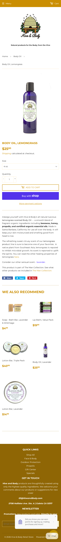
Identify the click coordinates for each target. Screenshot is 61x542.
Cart (56, 3)
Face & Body (30, 458)
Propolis (30, 466)
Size (4, 161)
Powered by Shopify (45, 537)
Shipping (6, 153)
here (16, 257)
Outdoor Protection (30, 462)
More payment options (30, 203)
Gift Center (30, 469)
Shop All (30, 455)
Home (5, 56)
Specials (31, 473)
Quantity (6, 174)
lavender (41, 262)
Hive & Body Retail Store (22, 537)
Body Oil (17, 56)
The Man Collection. (42, 270)
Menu (8, 3)
